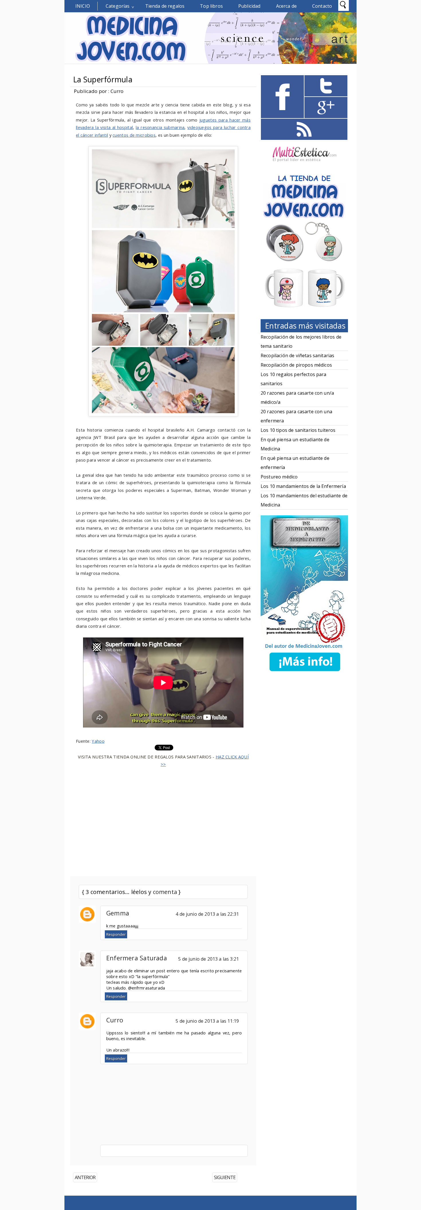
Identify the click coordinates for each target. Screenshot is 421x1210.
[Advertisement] (163, 818)
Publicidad (249, 6)
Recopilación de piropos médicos (296, 365)
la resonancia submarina (160, 127)
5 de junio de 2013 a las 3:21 (208, 959)
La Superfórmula (102, 79)
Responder (116, 934)
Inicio (82, 6)
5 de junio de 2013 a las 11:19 (207, 1021)
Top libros (211, 6)
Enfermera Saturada (136, 958)
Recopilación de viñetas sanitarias (297, 355)
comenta (165, 892)
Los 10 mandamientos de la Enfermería (303, 486)
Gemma (117, 913)
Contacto (322, 6)
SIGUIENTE (224, 1177)
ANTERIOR (85, 1177)
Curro (114, 1020)
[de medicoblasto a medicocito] (305, 672)
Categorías (118, 6)
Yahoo (98, 741)
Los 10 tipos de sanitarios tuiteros (298, 430)
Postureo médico (279, 477)
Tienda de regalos (165, 6)
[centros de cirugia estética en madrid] (304, 163)
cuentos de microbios (134, 135)
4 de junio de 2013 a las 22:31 (207, 914)
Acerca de (286, 6)
